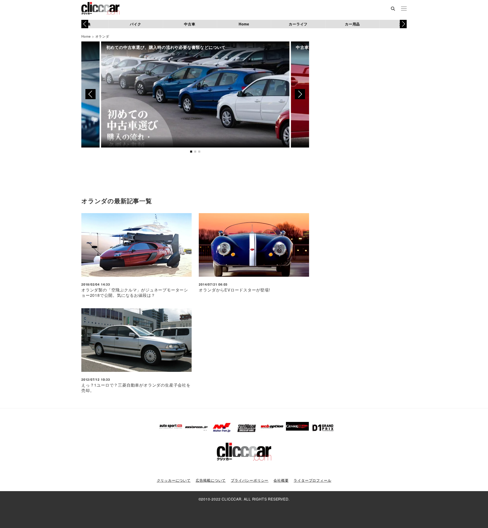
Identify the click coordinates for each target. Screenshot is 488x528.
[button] (403, 24)
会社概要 (280, 480)
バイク (135, 23)
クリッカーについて (174, 480)
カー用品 (352, 23)
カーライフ (298, 23)
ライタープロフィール (312, 480)
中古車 (189, 23)
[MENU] (404, 9)
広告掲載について (211, 480)
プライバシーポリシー (249, 480)
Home (244, 23)
